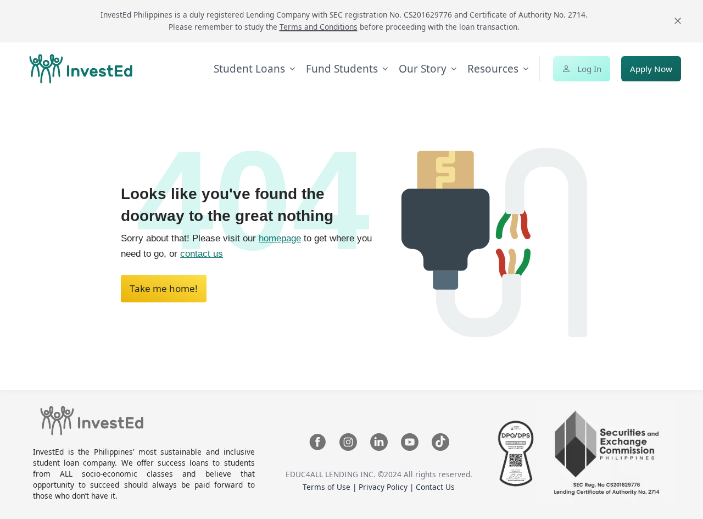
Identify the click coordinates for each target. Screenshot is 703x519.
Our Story (423, 69)
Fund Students (342, 69)
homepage (280, 238)
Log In (589, 68)
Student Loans (249, 69)
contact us (201, 254)
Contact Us (435, 487)
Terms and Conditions (319, 26)
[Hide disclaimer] (677, 21)
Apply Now (651, 68)
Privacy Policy (384, 487)
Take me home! (164, 288)
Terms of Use (328, 487)
